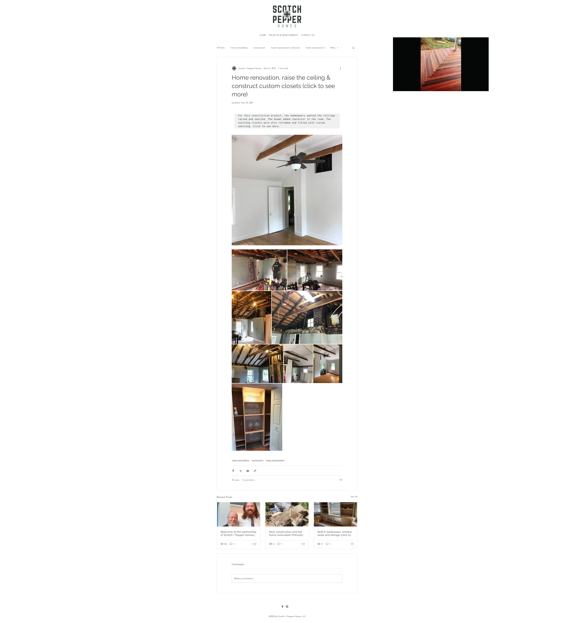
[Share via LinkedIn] (247, 470)
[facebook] (282, 606)
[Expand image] (259, 270)
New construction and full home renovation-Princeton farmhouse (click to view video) (286, 533)
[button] (485, 88)
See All (354, 496)
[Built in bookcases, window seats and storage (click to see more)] (335, 514)
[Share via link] (255, 470)
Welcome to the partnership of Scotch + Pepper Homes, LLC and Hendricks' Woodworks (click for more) (238, 533)
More (332, 47)
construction (259, 47)
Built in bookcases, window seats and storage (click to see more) (334, 533)
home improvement (315, 47)
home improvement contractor (285, 47)
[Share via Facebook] (233, 470)
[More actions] (340, 68)
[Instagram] (287, 606)
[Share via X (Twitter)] (240, 470)
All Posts (221, 47)
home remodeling (239, 47)
